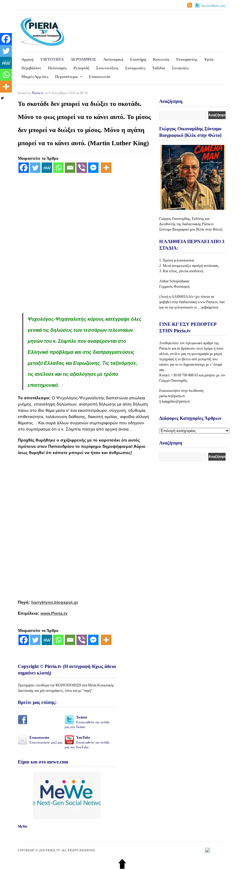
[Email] (70, 167)
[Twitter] (35, 167)
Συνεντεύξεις (107, 68)
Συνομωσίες (135, 68)
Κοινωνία (161, 59)
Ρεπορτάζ (81, 68)
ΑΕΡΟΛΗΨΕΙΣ (83, 59)
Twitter (87, 722)
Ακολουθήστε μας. (213, 5)
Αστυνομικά (113, 59)
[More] (106, 167)
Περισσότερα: (66, 76)
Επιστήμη (138, 59)
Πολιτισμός (57, 68)
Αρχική (27, 59)
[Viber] (81, 167)
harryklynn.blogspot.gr (54, 602)
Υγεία (208, 59)
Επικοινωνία (99, 76)
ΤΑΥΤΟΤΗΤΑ (52, 59)
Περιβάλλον (31, 68)
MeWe (22, 826)
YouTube (87, 742)
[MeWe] (47, 167)
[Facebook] (23, 167)
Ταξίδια (158, 68)
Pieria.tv (37, 93)
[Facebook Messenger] (93, 167)
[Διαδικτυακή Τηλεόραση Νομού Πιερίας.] (42, 45)
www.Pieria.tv (54, 613)
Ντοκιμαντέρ (186, 59)
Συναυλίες (180, 68)
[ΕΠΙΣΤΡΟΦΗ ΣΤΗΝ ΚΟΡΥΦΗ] (122, 867)
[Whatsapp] (58, 167)
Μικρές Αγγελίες (34, 76)
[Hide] (2, 98)
